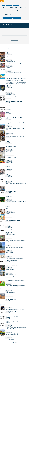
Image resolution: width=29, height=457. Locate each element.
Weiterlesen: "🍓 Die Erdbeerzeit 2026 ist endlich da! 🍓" (13, 284)
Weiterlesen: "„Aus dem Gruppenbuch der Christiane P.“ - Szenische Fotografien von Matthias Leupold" (13, 65)
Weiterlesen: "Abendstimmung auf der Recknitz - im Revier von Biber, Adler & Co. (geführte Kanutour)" (13, 120)
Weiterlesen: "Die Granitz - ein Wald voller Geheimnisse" (13, 70)
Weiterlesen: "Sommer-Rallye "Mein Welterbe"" (13, 200)
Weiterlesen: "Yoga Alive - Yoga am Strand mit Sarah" (13, 92)
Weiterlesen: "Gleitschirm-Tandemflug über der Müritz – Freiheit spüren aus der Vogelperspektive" (13, 319)
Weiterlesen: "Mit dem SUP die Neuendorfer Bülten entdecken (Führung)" (13, 222)
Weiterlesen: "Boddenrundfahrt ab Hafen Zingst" (13, 278)
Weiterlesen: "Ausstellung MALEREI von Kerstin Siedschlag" (13, 262)
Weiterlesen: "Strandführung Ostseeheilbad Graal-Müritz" (13, 232)
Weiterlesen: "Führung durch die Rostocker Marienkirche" (13, 301)
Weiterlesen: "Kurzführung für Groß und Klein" (13, 307)
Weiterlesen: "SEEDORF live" (13, 176)
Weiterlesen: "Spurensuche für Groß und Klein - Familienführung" (13, 326)
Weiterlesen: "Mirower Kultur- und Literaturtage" (13, 290)
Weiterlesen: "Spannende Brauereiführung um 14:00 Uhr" (13, 149)
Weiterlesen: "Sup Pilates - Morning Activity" (13, 188)
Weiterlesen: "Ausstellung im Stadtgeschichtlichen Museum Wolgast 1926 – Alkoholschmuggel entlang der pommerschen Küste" (13, 256)
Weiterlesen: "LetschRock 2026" (13, 166)
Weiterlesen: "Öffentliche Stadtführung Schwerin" (13, 182)
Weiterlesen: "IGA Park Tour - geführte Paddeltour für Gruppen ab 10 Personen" (13, 245)
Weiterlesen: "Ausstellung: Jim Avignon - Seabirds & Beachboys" (13, 217)
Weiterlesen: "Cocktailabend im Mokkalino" (13, 133)
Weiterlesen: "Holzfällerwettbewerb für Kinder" (13, 206)
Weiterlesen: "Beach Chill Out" (13, 54)
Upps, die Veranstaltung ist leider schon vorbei (12, 5)
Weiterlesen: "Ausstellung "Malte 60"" (13, 87)
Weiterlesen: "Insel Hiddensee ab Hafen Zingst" (13, 109)
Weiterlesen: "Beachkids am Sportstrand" (13, 171)
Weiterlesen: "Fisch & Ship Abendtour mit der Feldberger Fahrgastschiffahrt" (13, 160)
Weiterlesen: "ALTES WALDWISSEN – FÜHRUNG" (13, 337)
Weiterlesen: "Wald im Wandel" (13, 227)
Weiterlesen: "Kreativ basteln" (13, 114)
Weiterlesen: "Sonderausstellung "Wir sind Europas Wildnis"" (13, 238)
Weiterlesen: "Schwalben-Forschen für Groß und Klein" (13, 194)
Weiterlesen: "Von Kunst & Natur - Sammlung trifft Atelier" (13, 313)
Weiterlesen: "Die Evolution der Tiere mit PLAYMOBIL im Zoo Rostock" (13, 267)
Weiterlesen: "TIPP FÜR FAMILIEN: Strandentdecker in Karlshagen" (13, 273)
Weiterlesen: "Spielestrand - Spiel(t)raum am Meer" (13, 250)
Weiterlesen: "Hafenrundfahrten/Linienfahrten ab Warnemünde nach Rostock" (13, 103)
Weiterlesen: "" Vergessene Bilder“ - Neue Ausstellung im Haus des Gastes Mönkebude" (13, 98)
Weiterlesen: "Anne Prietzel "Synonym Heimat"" (13, 211)
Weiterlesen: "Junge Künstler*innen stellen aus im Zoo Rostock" (13, 59)
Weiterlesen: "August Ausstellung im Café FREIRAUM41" (13, 296)
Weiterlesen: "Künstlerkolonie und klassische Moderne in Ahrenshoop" (13, 155)
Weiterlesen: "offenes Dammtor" (13, 127)
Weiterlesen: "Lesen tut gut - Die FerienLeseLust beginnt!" (13, 79)
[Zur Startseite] (2, 1)
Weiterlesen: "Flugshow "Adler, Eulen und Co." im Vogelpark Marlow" (13, 332)
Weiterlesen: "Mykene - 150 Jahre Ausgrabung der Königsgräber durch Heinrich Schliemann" (13, 138)
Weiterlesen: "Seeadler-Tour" (13, 144)
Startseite (3, 5)
